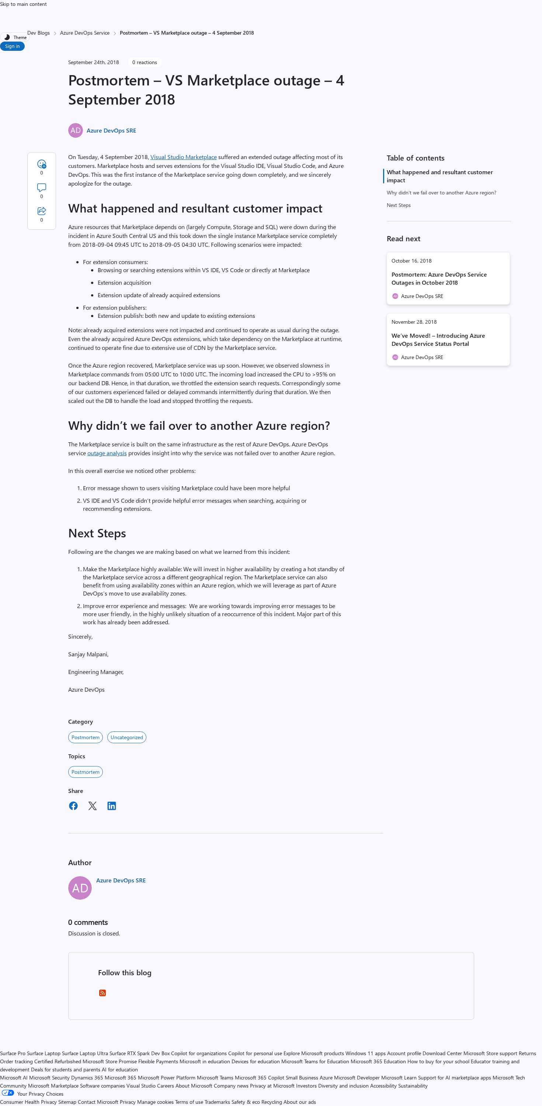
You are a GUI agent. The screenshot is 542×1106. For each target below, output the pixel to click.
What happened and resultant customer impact (440, 176)
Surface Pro (12, 1053)
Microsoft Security (49, 1077)
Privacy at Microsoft (272, 1085)
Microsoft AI (14, 1077)
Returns (527, 1053)
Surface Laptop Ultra (85, 1053)
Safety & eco (246, 1101)
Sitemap (67, 1101)
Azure (326, 1077)
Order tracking (16, 1061)
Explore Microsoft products (314, 1053)
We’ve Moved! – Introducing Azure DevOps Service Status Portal (438, 339)
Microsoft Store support (490, 1053)
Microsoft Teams (215, 1077)
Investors (306, 1085)
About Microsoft (194, 1085)
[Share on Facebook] (73, 807)
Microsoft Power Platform (166, 1077)
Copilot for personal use (255, 1053)
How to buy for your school (438, 1061)
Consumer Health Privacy (28, 1101)
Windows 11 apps (365, 1053)
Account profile (404, 1053)
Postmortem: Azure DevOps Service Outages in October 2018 (439, 278)
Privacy (128, 1101)
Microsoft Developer (357, 1077)
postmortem (86, 771)
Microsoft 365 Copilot (259, 1077)
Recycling (271, 1101)
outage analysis (107, 453)
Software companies (102, 1085)
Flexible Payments (158, 1061)
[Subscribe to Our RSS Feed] (102, 995)
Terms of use (189, 1101)
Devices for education (256, 1061)
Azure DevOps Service (85, 32)
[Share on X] (92, 807)
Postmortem (86, 737)
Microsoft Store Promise (110, 1061)
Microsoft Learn (399, 1077)
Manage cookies (155, 1101)
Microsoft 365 (120, 1077)
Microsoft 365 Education (378, 1061)
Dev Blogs (38, 32)
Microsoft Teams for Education (315, 1061)
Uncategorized (127, 737)
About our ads (300, 1101)
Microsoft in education (205, 1061)
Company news (231, 1085)
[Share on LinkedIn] (112, 807)
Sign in (12, 46)
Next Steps (399, 204)
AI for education (120, 1069)
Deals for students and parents (65, 1069)
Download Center (442, 1053)
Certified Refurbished (57, 1061)
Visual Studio (141, 1085)
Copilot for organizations (199, 1053)
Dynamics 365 (87, 1077)
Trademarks (217, 1101)
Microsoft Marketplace (53, 1085)
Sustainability (413, 1085)
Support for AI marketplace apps (454, 1077)
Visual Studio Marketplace (183, 157)
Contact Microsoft (98, 1101)
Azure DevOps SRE (111, 130)
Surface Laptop (43, 1053)
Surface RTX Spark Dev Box (140, 1053)
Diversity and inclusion (343, 1085)
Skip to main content (23, 3)
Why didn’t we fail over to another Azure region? (441, 192)
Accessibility (383, 1085)
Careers (165, 1085)
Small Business (302, 1077)
